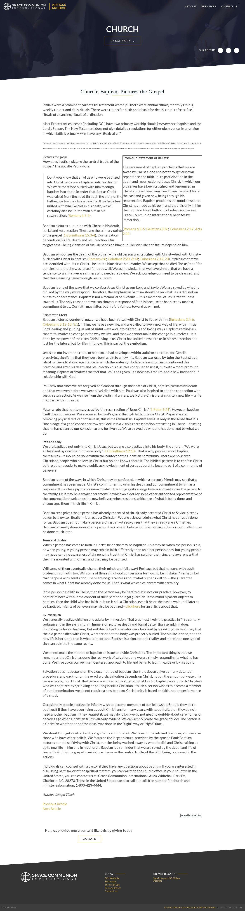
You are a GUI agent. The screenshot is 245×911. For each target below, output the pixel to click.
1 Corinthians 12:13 (120, 451)
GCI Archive (9, 907)
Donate (89, 838)
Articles (190, 6)
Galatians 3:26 (157, 229)
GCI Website (112, 878)
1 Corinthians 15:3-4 (79, 235)
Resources (209, 6)
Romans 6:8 (97, 259)
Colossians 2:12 (182, 229)
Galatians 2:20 (119, 259)
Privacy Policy (113, 887)
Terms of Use (112, 884)
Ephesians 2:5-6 (182, 319)
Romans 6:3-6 (134, 229)
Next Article (52, 809)
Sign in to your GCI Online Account (166, 879)
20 (167, 259)
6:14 (134, 259)
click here (133, 606)
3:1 (75, 324)
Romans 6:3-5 (79, 215)
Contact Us (229, 6)
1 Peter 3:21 (160, 409)
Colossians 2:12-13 (57, 324)
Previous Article (55, 804)
